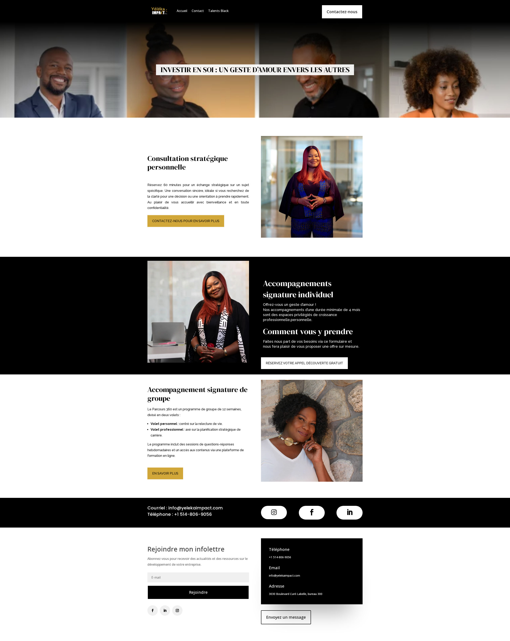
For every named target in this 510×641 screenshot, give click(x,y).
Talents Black (218, 11)
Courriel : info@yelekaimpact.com (185, 508)
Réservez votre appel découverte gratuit (304, 363)
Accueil (182, 11)
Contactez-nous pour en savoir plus (185, 221)
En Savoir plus (165, 473)
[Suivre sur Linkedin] (165, 610)
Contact (198, 11)
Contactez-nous (342, 11)
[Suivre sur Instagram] (177, 610)
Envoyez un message (286, 617)
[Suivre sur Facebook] (152, 610)
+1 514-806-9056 (193, 514)
